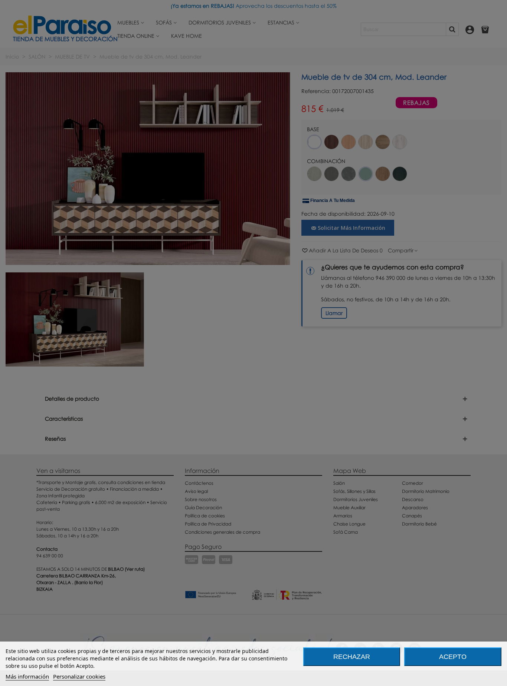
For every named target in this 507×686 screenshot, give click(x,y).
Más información (27, 676)
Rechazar (351, 656)
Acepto (453, 656)
